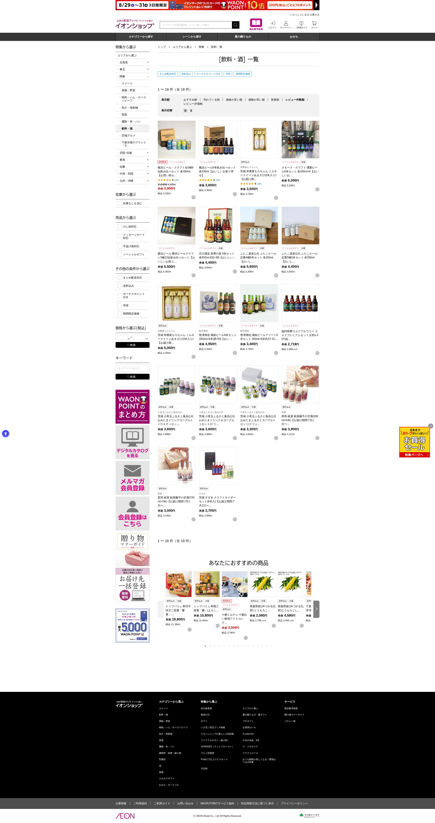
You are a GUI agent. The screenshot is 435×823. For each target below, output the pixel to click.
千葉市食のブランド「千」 (134, 144)
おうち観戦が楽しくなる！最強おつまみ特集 (259, 760)
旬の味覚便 (206, 708)
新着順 (275, 99)
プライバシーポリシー (294, 803)
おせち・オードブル (169, 785)
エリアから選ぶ (182, 46)
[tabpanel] (180, 601)
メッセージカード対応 (134, 236)
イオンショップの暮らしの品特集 (217, 734)
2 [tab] (210, 646)
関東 (201, 46)
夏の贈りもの (243, 36)
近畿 (122, 166)
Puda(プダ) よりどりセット (214, 759)
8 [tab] (238, 646)
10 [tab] (248, 646)
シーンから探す (192, 36)
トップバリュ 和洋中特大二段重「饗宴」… (178, 610)
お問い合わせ (185, 803)
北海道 (124, 62)
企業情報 (121, 803)
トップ (162, 46)
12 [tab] (257, 646)
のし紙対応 (130, 226)
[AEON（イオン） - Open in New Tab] (125, 816)
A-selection (248, 734)
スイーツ (127, 83)
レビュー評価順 (193, 103)
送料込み (186, 73)
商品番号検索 (291, 708)
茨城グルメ (128, 135)
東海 (122, 159)
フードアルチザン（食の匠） (215, 740)
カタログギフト (167, 778)
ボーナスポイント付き (208, 73)
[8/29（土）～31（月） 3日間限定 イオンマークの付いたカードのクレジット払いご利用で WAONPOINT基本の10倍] (217, 5)
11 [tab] (253, 646)
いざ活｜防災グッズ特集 (213, 727)
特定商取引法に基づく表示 (257, 803)
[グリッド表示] (185, 110)
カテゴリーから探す (141, 36)
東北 (122, 69)
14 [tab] (267, 646)
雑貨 (161, 772)
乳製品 (162, 759)
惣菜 (124, 114)
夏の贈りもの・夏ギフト (255, 714)
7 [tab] (233, 646)
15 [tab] (272, 646)
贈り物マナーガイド (294, 714)
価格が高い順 (256, 99)
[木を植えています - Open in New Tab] (309, 815)
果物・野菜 (128, 90)
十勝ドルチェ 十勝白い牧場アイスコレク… (234, 618)
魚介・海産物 (130, 107)
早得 (228, 73)
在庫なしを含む (132, 203)
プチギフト (248, 721)
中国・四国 (126, 173)
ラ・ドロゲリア (250, 746)
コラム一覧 (289, 721)
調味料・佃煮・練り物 (170, 753)
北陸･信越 (126, 152)
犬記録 (204, 768)
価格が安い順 (234, 99)
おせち (294, 36)
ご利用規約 (140, 803)
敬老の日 (205, 714)
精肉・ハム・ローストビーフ (134, 99)
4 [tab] (219, 646)
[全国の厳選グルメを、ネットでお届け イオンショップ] (135, 23)
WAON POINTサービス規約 (217, 803)
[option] (186, 110)
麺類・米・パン (131, 121)
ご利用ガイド (162, 803)
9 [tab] (243, 646)
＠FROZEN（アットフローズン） (217, 746)
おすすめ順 (190, 99)
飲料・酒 (216, 46)
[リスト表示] (191, 110)
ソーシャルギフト (134, 254)
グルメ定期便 (207, 753)
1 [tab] (205, 646)
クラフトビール (250, 753)
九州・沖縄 (126, 180)
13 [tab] (262, 646)
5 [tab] (224, 646)
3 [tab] (214, 646)
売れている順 (211, 99)
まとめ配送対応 (168, 73)
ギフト (204, 721)
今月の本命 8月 (251, 740)
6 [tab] (229, 646)
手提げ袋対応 (131, 246)
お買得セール (249, 727)
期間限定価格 (243, 73)
